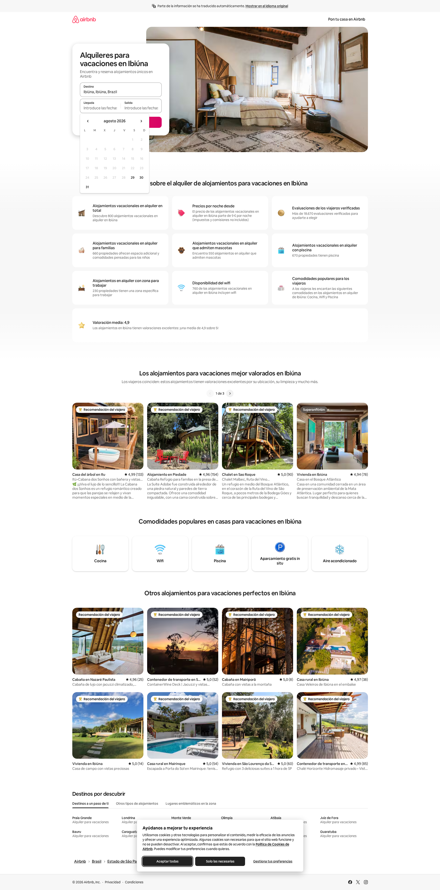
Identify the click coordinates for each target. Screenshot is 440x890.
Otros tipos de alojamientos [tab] (137, 803)
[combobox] (121, 92)
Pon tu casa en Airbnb (346, 19)
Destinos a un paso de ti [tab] (90, 803)
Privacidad (113, 882)
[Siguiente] (230, 393)
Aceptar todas (167, 861)
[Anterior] (210, 393)
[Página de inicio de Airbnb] (84, 19)
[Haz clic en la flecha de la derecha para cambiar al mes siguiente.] (141, 121)
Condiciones (134, 882)
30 (141, 177)
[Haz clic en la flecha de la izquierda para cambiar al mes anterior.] (88, 121)
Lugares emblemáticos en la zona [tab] (191, 803)
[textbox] (100, 108)
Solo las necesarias (220, 861)
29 (132, 177)
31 (87, 187)
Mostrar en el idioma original (267, 6)
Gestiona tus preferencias (272, 861)
